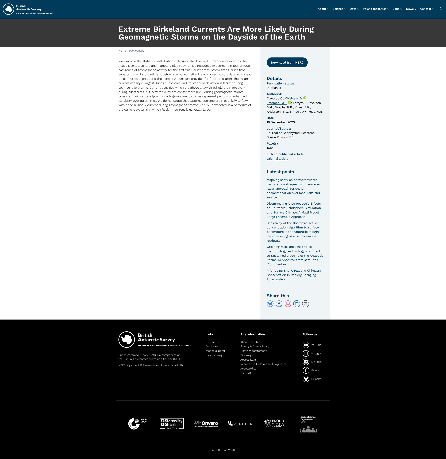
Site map (246, 355)
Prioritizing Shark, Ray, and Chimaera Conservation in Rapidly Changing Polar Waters (294, 275)
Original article (277, 158)
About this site (249, 342)
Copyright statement (253, 350)
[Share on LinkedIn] (296, 303)
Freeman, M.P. (277, 103)
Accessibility (248, 368)
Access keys (248, 359)
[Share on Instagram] (287, 303)
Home (122, 50)
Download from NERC (287, 62)
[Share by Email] (305, 303)
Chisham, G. (294, 98)
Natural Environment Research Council (148, 359)
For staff (245, 373)
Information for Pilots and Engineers (263, 364)
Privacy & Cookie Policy (254, 346)
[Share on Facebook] (279, 303)
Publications (136, 50)
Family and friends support (215, 348)
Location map (214, 355)
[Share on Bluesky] (270, 303)
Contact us (212, 342)
